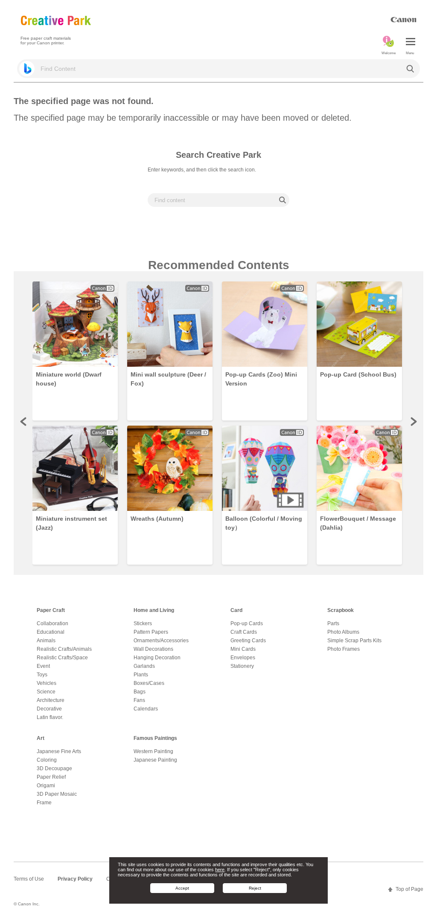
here (219, 869)
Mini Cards (243, 649)
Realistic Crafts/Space (62, 658)
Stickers (143, 623)
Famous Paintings (155, 738)
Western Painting (153, 751)
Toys (42, 675)
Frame (44, 803)
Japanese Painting (155, 760)
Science (46, 692)
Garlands (144, 666)
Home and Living (154, 610)
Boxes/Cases (149, 683)
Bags (140, 692)
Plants (141, 675)
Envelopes (242, 658)
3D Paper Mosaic (57, 794)
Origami (46, 786)
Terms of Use (29, 879)
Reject (255, 888)
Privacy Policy (75, 879)
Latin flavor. (50, 717)
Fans (139, 700)
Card (236, 610)
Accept (182, 888)
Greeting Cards (248, 641)
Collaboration (52, 623)
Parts (333, 623)
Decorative (49, 709)
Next (413, 421)
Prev (24, 421)
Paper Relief (51, 777)
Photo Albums (343, 632)
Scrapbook (340, 610)
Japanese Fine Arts (59, 751)
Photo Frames (343, 649)
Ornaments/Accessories (161, 641)
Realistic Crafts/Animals (64, 649)
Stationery (242, 666)
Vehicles (46, 683)
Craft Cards (243, 632)
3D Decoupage (54, 768)
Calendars (146, 709)
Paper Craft (51, 610)
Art (40, 738)
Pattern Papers (151, 632)
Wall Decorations (153, 649)
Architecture (50, 700)
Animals (46, 641)
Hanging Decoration (157, 658)
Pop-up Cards (246, 623)
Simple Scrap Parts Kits (354, 641)
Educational (50, 632)
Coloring (47, 760)
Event (43, 666)
